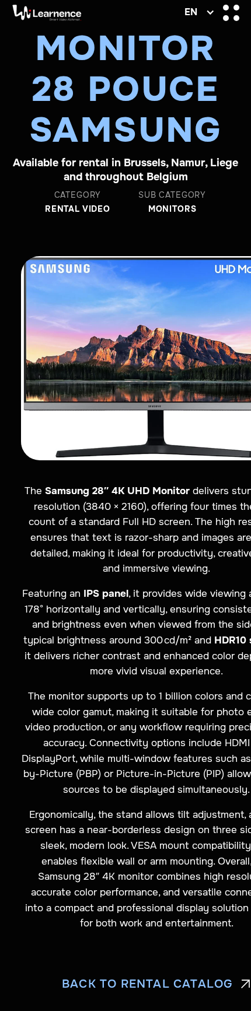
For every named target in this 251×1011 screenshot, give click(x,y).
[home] (47, 13)
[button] (197, 12)
